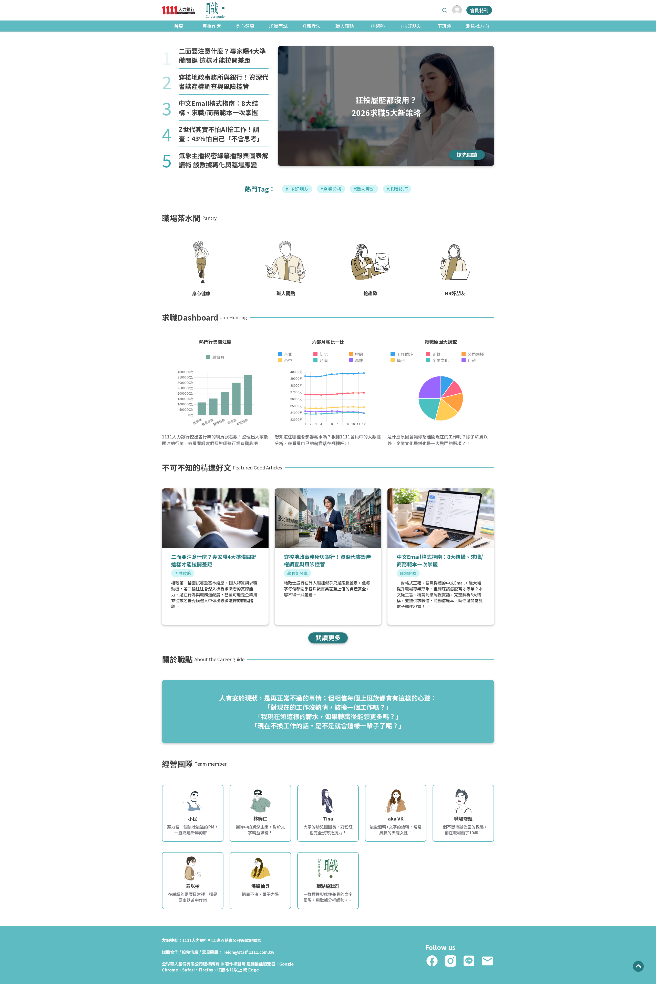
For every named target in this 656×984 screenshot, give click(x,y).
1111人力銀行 (195, 940)
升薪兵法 (311, 26)
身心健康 (245, 26)
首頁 (178, 26)
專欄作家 (211, 26)
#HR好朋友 (297, 189)
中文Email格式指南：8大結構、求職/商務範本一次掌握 (218, 107)
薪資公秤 (232, 940)
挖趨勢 (378, 26)
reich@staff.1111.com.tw (248, 952)
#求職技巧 (397, 189)
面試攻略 (183, 573)
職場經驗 (408, 573)
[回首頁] (193, 10)
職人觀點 (344, 26)
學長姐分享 (297, 573)
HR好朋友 (411, 26)
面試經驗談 (251, 940)
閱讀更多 (328, 637)
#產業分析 (331, 189)
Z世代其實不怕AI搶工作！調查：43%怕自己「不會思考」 (221, 134)
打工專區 (216, 940)
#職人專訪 (364, 189)
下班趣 (444, 26)
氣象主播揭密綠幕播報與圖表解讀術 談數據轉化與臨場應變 (223, 160)
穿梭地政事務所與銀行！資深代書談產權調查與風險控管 (223, 81)
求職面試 (278, 26)
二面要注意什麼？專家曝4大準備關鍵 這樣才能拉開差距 (222, 55)
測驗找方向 (477, 26)
